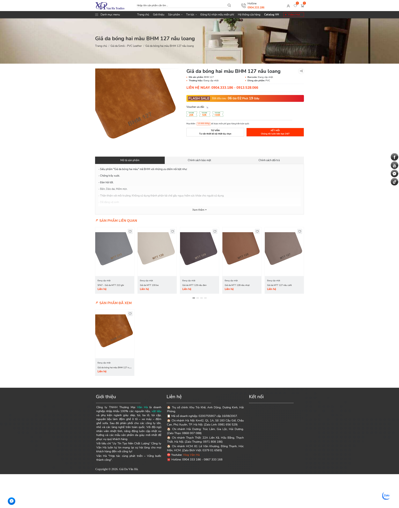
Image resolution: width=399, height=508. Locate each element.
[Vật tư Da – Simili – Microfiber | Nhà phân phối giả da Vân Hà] (114, 6)
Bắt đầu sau (219, 98)
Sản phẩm (175, 14)
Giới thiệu (158, 14)
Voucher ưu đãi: (195, 107)
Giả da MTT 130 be (149, 285)
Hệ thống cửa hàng (249, 14)
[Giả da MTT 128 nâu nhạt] (241, 251)
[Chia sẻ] (301, 71)
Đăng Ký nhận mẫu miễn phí (217, 14)
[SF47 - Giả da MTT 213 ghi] (114, 251)
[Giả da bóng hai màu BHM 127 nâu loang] (137, 110)
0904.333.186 (256, 7)
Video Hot (294, 14)
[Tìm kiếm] (229, 5)
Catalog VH (271, 14)
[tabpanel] (115, 260)
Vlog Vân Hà (191, 455)
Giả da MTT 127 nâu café (279, 285)
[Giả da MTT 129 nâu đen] (199, 251)
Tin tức (191, 14)
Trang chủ (143, 14)
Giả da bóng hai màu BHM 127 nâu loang (114, 369)
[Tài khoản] (288, 6)
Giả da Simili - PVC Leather (126, 46)
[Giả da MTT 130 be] (157, 251)
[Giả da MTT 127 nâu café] (284, 251)
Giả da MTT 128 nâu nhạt (237, 285)
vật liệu (156, 411)
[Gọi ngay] (243, 5)
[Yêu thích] (130, 231)
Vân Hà (142, 407)
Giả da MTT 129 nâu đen (194, 285)
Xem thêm (198, 210)
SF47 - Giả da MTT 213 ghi (111, 285)
